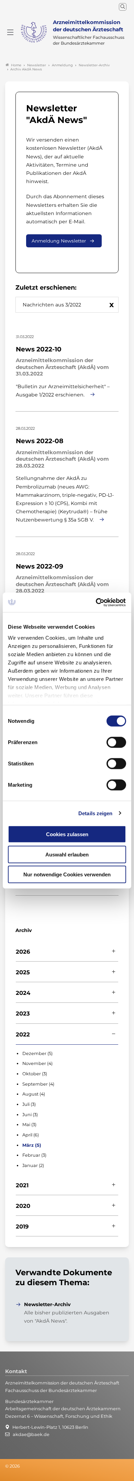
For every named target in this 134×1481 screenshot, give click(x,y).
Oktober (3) (34, 1073)
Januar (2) (33, 1165)
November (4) (37, 1063)
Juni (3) (30, 1114)
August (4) (33, 1094)
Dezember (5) (37, 1053)
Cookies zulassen (67, 834)
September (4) (38, 1084)
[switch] (116, 742)
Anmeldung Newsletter (59, 241)
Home (16, 65)
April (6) (30, 1134)
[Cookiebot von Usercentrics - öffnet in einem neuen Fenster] (96, 602)
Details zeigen (95, 813)
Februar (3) (34, 1155)
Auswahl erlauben (67, 854)
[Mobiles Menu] (10, 32)
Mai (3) (29, 1124)
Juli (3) (29, 1104)
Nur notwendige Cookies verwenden (67, 874)
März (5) (31, 1145)
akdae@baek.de (31, 1434)
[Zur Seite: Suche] (122, 6)
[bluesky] (5, 1475)
